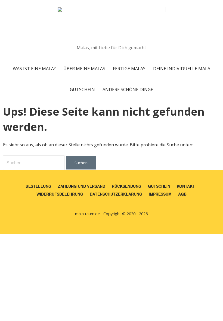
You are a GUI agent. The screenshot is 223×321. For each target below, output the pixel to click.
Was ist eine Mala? (34, 69)
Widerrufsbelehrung (59, 194)
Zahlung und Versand (81, 186)
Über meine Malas (84, 69)
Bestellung (38, 186)
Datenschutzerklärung (116, 194)
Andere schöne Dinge (128, 89)
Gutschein (82, 89)
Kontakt (186, 186)
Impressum (160, 194)
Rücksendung (126, 186)
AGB (182, 194)
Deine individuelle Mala (181, 69)
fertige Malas (129, 69)
